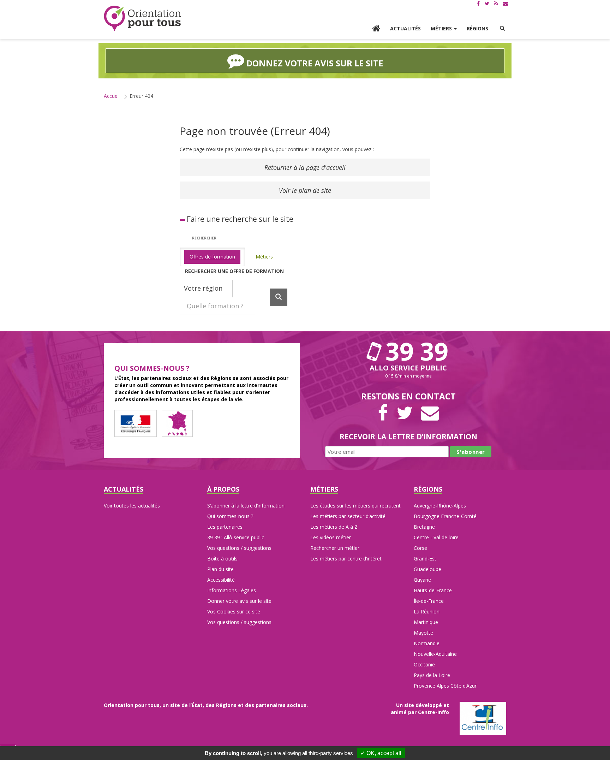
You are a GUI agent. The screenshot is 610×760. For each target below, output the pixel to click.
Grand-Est (425, 558)
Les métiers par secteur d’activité (347, 516)
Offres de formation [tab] (212, 256)
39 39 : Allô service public (235, 537)
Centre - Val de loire (436, 537)
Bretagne (424, 526)
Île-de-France (429, 601)
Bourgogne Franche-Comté (445, 516)
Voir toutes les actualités (132, 505)
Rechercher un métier (334, 548)
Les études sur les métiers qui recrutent (355, 505)
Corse (420, 548)
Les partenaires (225, 526)
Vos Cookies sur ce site (233, 611)
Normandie (426, 643)
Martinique (426, 622)
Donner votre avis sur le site (239, 601)
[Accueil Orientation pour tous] (142, 18)
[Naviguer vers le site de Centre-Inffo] (483, 717)
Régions (477, 28)
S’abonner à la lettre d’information (246, 505)
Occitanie (424, 664)
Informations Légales (231, 590)
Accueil (112, 96)
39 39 (413, 351)
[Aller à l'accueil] (376, 29)
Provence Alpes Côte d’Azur (445, 685)
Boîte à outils (222, 558)
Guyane (422, 579)
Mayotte (423, 632)
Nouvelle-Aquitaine (435, 654)
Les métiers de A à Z (334, 526)
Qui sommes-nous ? (230, 516)
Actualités (405, 28)
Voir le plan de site (305, 190)
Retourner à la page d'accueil (305, 167)
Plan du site (220, 569)
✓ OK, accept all (380, 753)
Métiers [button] (442, 28)
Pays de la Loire (432, 675)
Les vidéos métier (330, 537)
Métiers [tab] (264, 256)
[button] (502, 28)
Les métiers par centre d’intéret (346, 558)
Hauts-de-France (433, 590)
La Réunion (426, 611)
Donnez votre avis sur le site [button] (313, 63)
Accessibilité (221, 579)
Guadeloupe (427, 569)
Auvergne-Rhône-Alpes (440, 505)
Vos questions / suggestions (239, 548)
